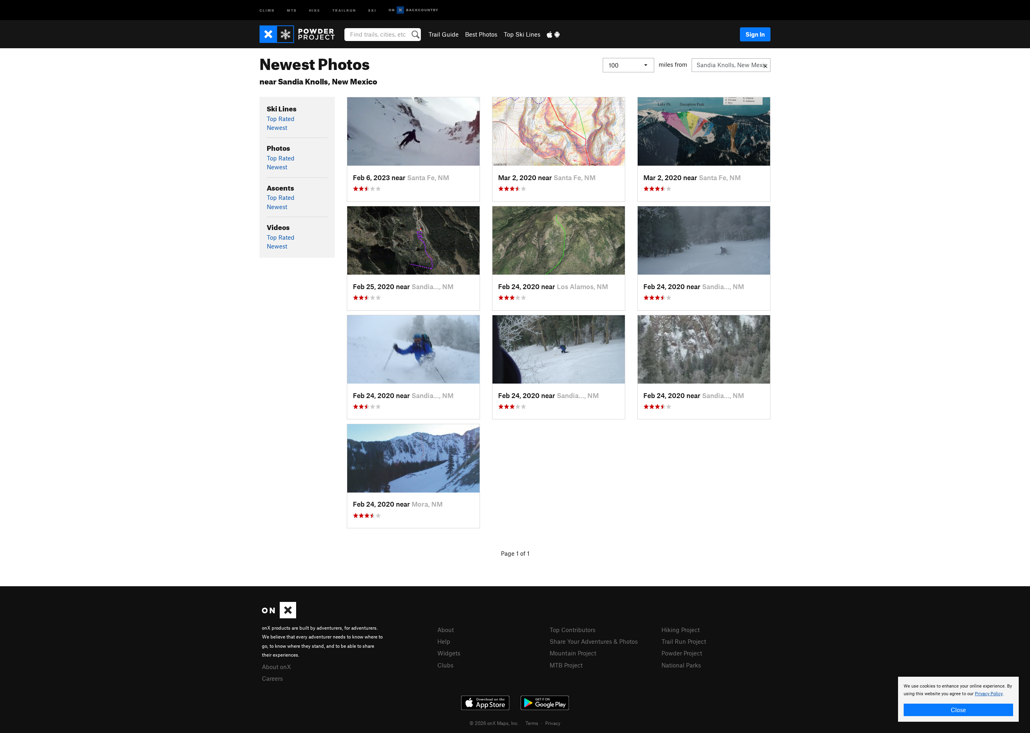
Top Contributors (572, 629)
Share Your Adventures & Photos (594, 641)
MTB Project (566, 665)
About (445, 629)
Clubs (445, 665)
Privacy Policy (989, 693)
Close (958, 709)
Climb (267, 9)
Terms (531, 723)
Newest (277, 127)
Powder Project (681, 653)
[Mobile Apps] (553, 34)
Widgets (448, 653)
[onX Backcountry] (413, 10)
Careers (272, 678)
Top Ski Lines (522, 34)
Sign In (755, 34)
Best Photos (481, 34)
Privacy (552, 723)
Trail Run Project (683, 641)
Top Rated (281, 118)
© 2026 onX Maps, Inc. (494, 723)
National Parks (681, 665)
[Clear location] (765, 65)
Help (443, 641)
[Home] (301, 34)
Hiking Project (680, 629)
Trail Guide (443, 34)
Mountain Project (573, 653)
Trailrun (344, 9)
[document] (958, 699)
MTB (292, 9)
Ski (372, 9)
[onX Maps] (279, 616)
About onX (276, 666)
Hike (314, 9)
